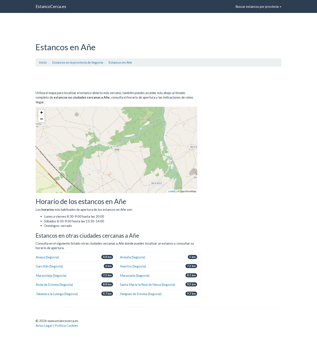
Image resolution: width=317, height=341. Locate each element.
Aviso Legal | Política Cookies (57, 325)
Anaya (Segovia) (47, 257)
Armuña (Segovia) (132, 257)
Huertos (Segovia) (133, 266)
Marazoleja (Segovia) (51, 275)
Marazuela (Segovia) (134, 275)
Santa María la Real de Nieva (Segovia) (147, 284)
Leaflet (171, 191)
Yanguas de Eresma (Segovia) (141, 294)
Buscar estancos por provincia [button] (257, 6)
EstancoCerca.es (51, 6)
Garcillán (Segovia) (49, 266)
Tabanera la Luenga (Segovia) (57, 294)
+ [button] (41, 112)
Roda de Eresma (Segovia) (54, 284)
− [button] (41, 119)
